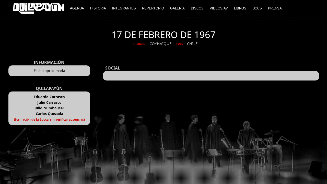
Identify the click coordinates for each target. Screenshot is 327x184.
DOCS (257, 8)
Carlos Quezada (49, 113)
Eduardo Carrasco (49, 96)
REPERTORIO (153, 8)
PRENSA (275, 8)
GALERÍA (177, 8)
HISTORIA (98, 8)
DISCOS (197, 8)
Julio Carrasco (49, 102)
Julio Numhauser (49, 108)
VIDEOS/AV (219, 8)
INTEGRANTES (124, 8)
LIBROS (240, 8)
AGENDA (77, 8)
